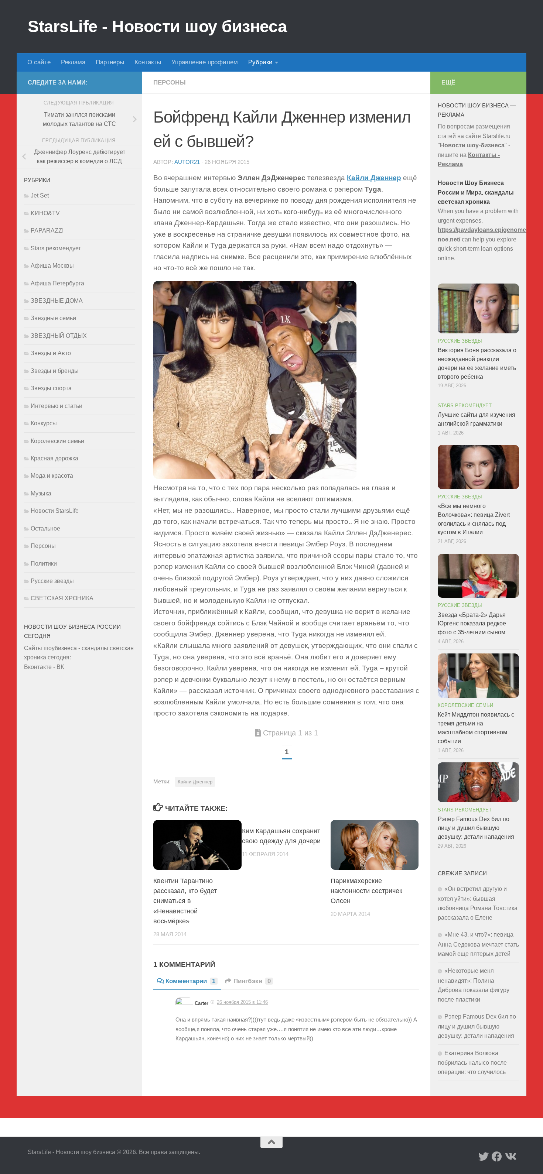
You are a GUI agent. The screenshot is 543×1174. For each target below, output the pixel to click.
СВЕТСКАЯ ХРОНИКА (62, 598)
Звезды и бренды (55, 371)
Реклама (73, 62)
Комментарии (190, 981)
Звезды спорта (51, 388)
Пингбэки (252, 981)
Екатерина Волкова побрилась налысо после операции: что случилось (472, 1062)
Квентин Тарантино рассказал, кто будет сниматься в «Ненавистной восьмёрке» (185, 900)
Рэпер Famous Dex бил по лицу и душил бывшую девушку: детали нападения (476, 828)
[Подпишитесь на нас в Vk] (510, 1156)
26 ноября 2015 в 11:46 (242, 1002)
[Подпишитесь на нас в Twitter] (483, 1156)
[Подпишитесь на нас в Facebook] (497, 1156)
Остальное (45, 528)
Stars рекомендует (56, 248)
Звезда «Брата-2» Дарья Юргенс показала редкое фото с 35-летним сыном (472, 624)
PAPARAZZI (47, 230)
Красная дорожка (54, 458)
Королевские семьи (57, 441)
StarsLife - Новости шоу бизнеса (157, 26)
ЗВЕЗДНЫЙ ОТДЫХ (59, 336)
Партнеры (110, 62)
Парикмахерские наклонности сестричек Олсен (366, 890)
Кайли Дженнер (374, 178)
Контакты (147, 62)
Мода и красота (52, 476)
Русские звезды (52, 581)
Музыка (41, 493)
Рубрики (260, 62)
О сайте (39, 62)
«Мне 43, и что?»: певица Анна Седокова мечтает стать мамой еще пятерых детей (478, 944)
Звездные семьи (53, 318)
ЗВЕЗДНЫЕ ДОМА (57, 301)
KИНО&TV (45, 213)
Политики (44, 563)
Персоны (169, 82)
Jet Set (40, 195)
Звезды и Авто (51, 353)
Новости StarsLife (55, 511)
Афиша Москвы (52, 265)
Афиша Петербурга (57, 283)
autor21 (187, 162)
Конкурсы (44, 423)
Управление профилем (204, 62)
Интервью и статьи (56, 406)
